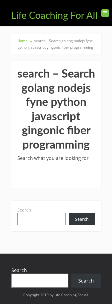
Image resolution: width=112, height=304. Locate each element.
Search (24, 210)
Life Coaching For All (54, 16)
